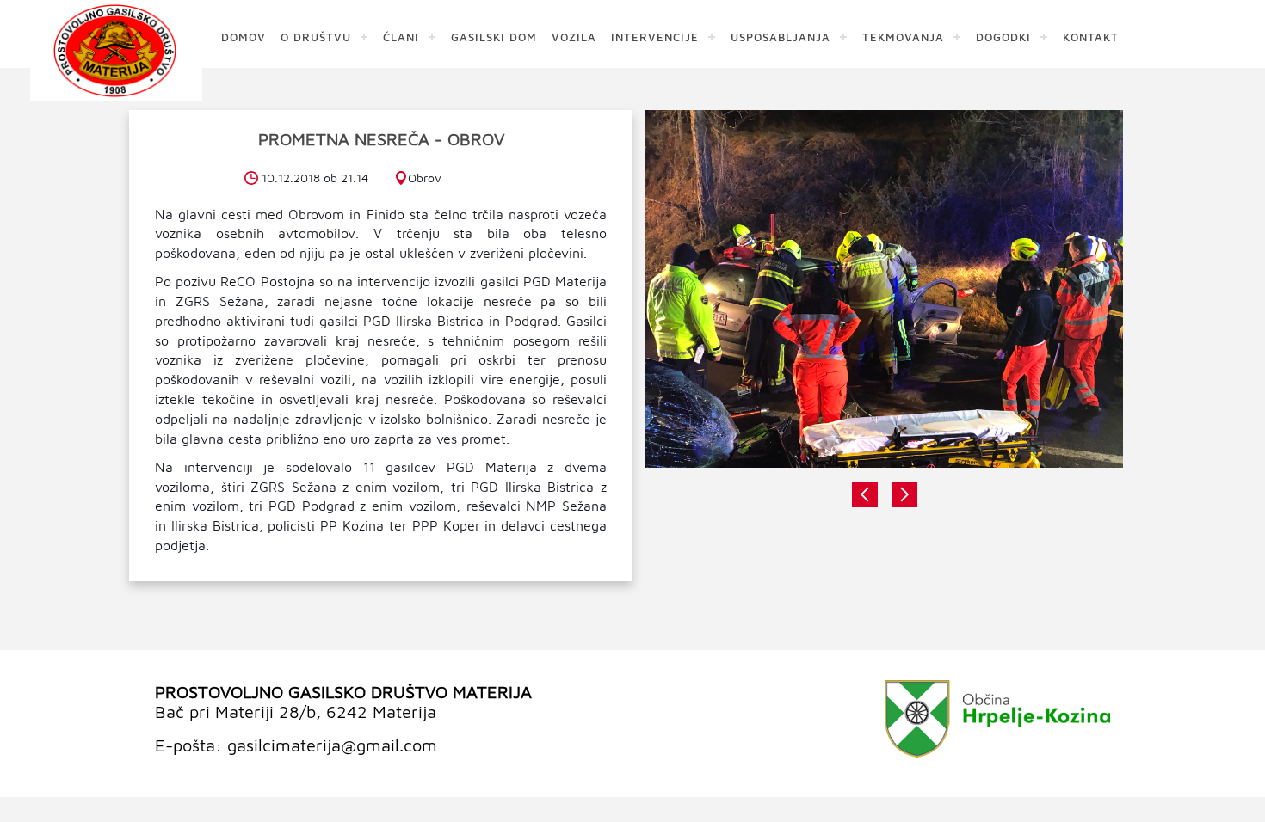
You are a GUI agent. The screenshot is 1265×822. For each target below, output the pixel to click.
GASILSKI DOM (494, 36)
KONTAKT (1091, 36)
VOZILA (574, 36)
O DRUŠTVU (316, 36)
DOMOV (243, 36)
